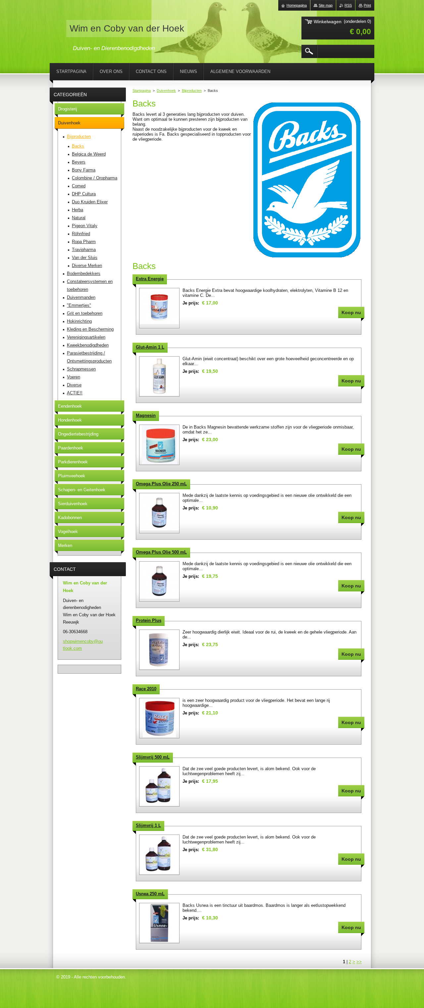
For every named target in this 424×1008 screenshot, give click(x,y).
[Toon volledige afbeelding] (159, 308)
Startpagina (141, 91)
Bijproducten (192, 91)
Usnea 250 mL (150, 893)
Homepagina (297, 5)
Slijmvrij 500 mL (153, 757)
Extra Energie (150, 278)
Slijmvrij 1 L (148, 825)
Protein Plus (148, 620)
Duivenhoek (166, 91)
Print (367, 5)
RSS (348, 5)
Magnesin (146, 415)
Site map (326, 5)
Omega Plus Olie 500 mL (161, 552)
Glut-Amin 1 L (150, 347)
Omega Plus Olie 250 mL (161, 483)
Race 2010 (146, 688)
